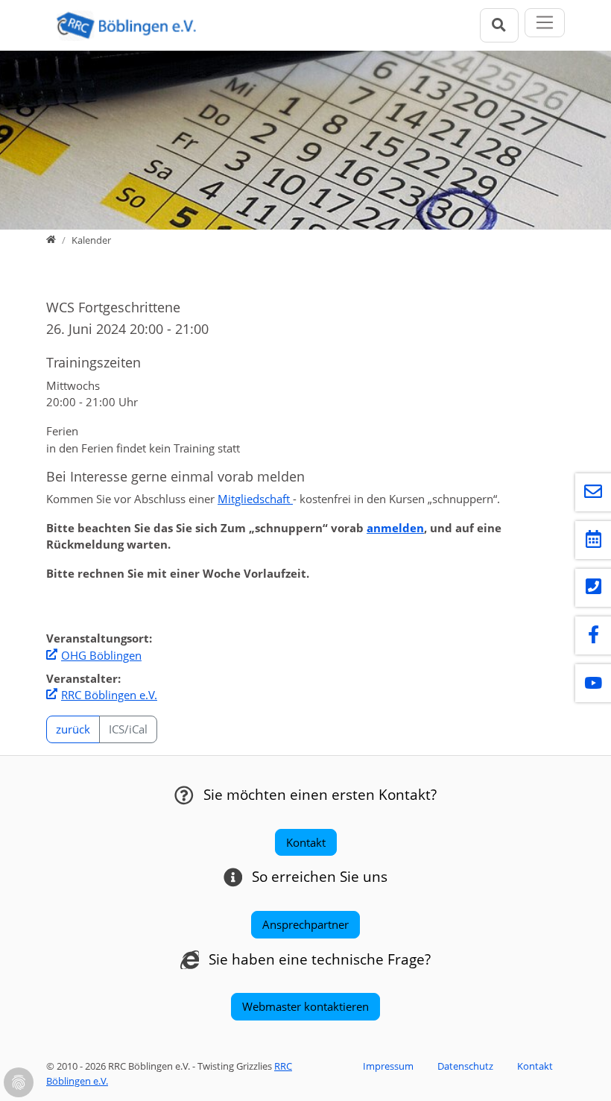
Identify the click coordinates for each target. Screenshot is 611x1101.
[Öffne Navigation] (545, 22)
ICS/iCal (128, 729)
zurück (73, 729)
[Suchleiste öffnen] (499, 25)
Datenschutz (465, 1066)
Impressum (388, 1066)
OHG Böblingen (101, 655)
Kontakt (535, 1066)
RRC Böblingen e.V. (109, 694)
